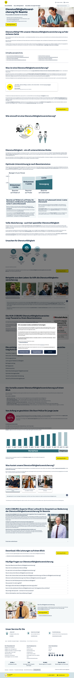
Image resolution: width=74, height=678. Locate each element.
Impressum (42, 344)
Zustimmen (50, 351)
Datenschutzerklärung (23, 342)
